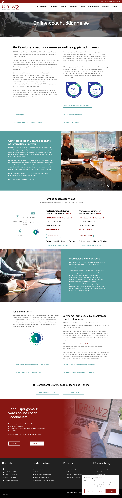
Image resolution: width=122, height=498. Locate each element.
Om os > (14, 443)
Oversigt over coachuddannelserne (76, 105)
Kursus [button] (63, 6)
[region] (100, 485)
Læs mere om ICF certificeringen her (21, 179)
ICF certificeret (41, 6)
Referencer (105, 6)
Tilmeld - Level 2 (53, 236)
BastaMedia (6, 494)
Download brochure (47, 392)
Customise (89, 491)
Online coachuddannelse (61, 23)
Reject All (100, 491)
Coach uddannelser (72, 492)
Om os (83, 6)
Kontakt (114, 6)
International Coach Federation (82, 344)
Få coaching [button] (73, 6)
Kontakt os (72, 392)
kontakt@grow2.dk (115, 1)
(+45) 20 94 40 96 (105, 1)
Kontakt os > (37, 443)
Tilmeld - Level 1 (86, 236)
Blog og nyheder (93, 6)
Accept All (111, 491)
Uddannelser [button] (54, 6)
